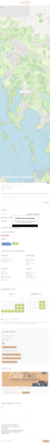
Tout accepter (33, 225)
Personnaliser (25, 225)
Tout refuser (16, 225)
